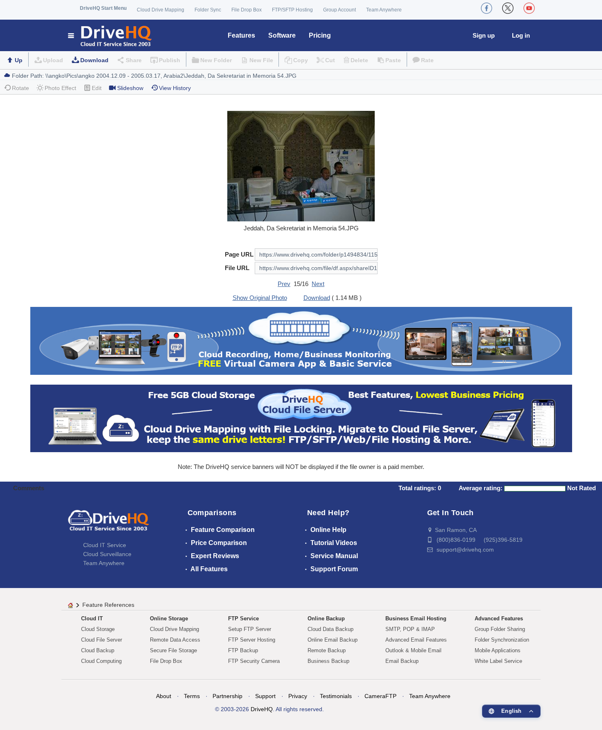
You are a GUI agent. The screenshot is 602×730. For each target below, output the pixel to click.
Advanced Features (499, 618)
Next (318, 283)
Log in (521, 35)
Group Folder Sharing (500, 629)
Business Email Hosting (415, 618)
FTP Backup (243, 650)
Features (241, 35)
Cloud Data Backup (330, 629)
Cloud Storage (98, 629)
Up (19, 60)
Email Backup (402, 661)
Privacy (297, 696)
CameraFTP (380, 696)
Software (282, 35)
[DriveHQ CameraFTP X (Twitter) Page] (508, 8)
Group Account (339, 10)
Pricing (320, 35)
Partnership (227, 696)
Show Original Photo (260, 297)
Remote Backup (327, 650)
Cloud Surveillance (107, 554)
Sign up (484, 35)
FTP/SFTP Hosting (292, 10)
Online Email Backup (333, 640)
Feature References (108, 605)
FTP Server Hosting (251, 640)
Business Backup (328, 661)
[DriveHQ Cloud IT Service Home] (110, 35)
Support (265, 696)
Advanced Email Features (416, 640)
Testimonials (336, 696)
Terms (192, 696)
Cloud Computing (101, 661)
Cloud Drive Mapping (160, 10)
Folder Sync (208, 10)
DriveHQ (262, 709)
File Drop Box (246, 10)
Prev (284, 283)
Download (94, 60)
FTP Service (243, 618)
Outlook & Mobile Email (413, 650)
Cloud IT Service (104, 545)
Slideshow (130, 88)
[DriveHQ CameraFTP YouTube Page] (529, 8)
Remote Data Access (175, 640)
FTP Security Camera (254, 661)
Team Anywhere (384, 10)
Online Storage (169, 618)
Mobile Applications (498, 650)
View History (175, 88)
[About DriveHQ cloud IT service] (108, 524)
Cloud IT (92, 618)
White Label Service (498, 661)
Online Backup (326, 618)
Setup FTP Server (249, 629)
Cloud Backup (97, 650)
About (163, 696)
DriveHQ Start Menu (103, 8)
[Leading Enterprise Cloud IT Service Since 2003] (301, 417)
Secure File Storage (173, 650)
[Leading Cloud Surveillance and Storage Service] (301, 340)
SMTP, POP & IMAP (410, 629)
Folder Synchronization (502, 640)
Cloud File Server (101, 640)
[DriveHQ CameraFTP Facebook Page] (486, 8)
